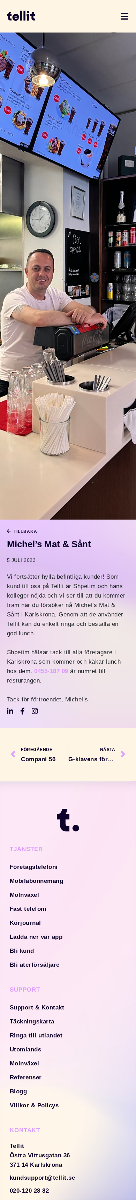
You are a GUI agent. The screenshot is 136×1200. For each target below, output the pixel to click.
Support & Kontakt (37, 1007)
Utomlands (25, 1049)
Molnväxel (24, 895)
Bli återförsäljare (35, 965)
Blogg (18, 1091)
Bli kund (22, 951)
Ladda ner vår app (36, 937)
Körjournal (25, 923)
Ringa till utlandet (36, 1035)
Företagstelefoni (34, 867)
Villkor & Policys (34, 1105)
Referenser (26, 1077)
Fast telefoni (28, 909)
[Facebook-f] (22, 711)
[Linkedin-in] (10, 711)
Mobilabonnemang (36, 881)
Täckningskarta (32, 1021)
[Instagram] (35, 711)
